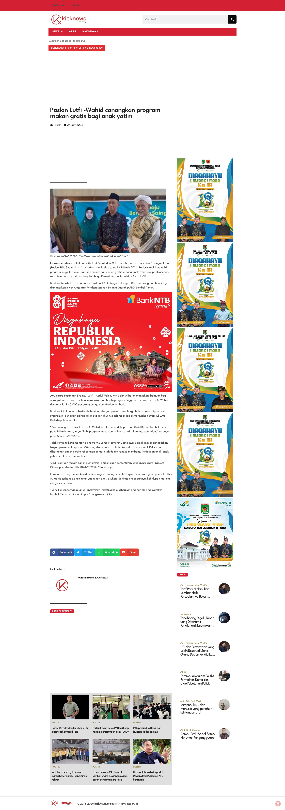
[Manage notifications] (278, 803)
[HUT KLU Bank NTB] (205, 567)
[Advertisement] (142, 79)
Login (76, 5)
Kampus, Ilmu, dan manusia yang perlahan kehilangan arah (196, 708)
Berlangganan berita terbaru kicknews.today (77, 47)
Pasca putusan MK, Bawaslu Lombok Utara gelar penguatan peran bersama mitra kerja (110, 776)
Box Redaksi (59, 5)
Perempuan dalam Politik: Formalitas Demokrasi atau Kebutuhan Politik (197, 679)
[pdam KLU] (205, 411)
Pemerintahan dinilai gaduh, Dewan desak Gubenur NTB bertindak (148, 776)
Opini (72, 31)
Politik (57, 125)
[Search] (232, 19)
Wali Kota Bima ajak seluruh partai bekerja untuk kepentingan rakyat (70, 776)
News (55, 31)
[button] (62, 552)
